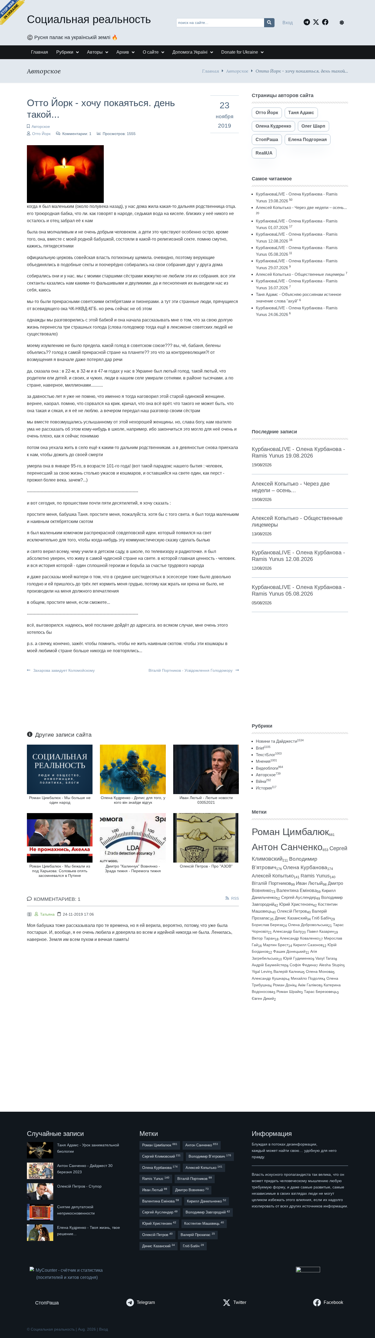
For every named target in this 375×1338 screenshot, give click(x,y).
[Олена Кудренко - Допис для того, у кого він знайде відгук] (133, 769)
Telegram (146, 1302)
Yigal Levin (261, 971)
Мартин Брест (275, 945)
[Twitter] (317, 22)
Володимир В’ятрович (210, 1156)
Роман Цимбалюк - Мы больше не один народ (60, 800)
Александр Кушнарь (270, 978)
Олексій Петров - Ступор (79, 1186)
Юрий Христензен (296, 904)
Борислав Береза (267, 925)
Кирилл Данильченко (206, 1201)
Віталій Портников (271, 883)
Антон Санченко (287, 847)
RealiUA (264, 153)
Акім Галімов (309, 985)
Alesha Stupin (331, 965)
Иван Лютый (309, 883)
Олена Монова (319, 971)
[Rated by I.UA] (308, 1270)
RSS (235, 898)
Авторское (237, 71)
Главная (210, 71)
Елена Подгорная (307, 139)
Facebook (333, 1302)
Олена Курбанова (305, 867)
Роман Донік (284, 985)
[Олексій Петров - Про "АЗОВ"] (206, 837)
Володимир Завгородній (208, 1212)
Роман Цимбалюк (290, 831)
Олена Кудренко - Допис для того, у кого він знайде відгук (133, 800)
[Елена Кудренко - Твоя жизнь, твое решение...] (40, 1232)
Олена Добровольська (308, 925)
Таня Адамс (301, 112)
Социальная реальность (89, 19)
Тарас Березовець (320, 992)
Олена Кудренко (273, 126)
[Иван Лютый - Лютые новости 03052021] (206, 769)
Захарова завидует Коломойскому (63, 670)
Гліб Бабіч (321, 918)
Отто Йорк (41, 133)
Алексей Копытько (273, 876)
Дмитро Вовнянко (192, 1189)
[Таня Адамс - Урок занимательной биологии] (40, 1150)
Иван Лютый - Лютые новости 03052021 (206, 800)
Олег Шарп (313, 126)
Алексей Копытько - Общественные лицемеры (300, 274)
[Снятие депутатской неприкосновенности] (40, 1212)
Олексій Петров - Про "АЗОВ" (206, 866)
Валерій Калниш (288, 971)
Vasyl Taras (325, 958)
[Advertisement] (300, 372)
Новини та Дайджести (280, 741)
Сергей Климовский (161, 1156)
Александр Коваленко (299, 938)
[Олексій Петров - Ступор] (40, 1191)
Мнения (266, 761)
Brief (263, 748)
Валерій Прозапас (198, 1234)
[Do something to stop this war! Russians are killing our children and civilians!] (12, 12)
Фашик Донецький (289, 951)
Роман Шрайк (288, 992)
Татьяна (47, 914)
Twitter (239, 1302)
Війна (263, 781)
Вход (287, 22)
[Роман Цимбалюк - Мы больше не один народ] (60, 769)
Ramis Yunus (315, 876)
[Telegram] (308, 22)
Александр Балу (287, 931)
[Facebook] (326, 22)
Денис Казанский (291, 918)
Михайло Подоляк (307, 978)
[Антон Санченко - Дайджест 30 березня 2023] (40, 1171)
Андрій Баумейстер (269, 965)
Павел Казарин (320, 931)
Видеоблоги (269, 768)
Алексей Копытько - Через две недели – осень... (301, 207)
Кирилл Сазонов (308, 945)
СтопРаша (267, 139)
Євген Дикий (263, 998)
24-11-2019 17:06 (78, 914)
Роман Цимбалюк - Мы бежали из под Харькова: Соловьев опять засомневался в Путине (59, 871)
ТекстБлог (269, 754)
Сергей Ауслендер (298, 897)
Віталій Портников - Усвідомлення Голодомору (191, 670)
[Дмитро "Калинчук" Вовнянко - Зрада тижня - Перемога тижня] (133, 837)
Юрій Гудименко (297, 958)
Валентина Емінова (296, 890)
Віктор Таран (263, 938)
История (266, 788)
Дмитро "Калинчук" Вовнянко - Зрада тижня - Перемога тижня (133, 868)
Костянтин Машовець (204, 1223)
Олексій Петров (292, 911)
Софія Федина (303, 965)
